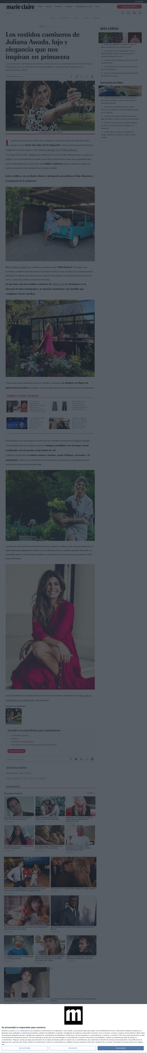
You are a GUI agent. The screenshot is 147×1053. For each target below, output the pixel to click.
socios (18, 1030)
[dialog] (73, 1028)
